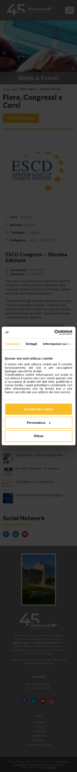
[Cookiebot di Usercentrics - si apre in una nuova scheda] (54, 332)
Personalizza (36, 422)
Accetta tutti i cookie (38, 409)
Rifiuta (38, 436)
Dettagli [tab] (31, 344)
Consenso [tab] (12, 344)
